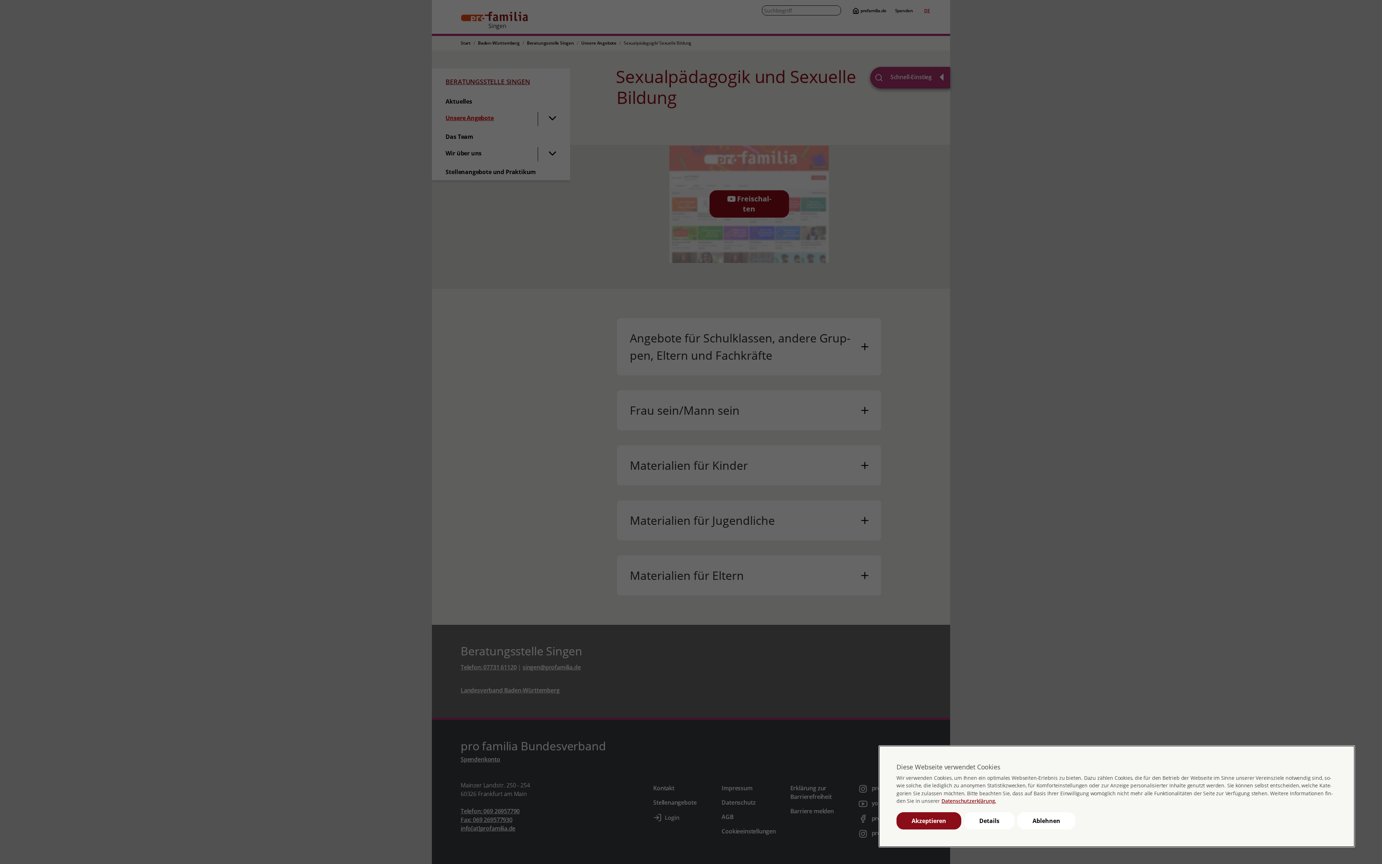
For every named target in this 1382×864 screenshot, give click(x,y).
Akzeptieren (929, 821)
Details (989, 821)
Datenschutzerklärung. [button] (968, 800)
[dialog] (1116, 796)
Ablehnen (1046, 821)
